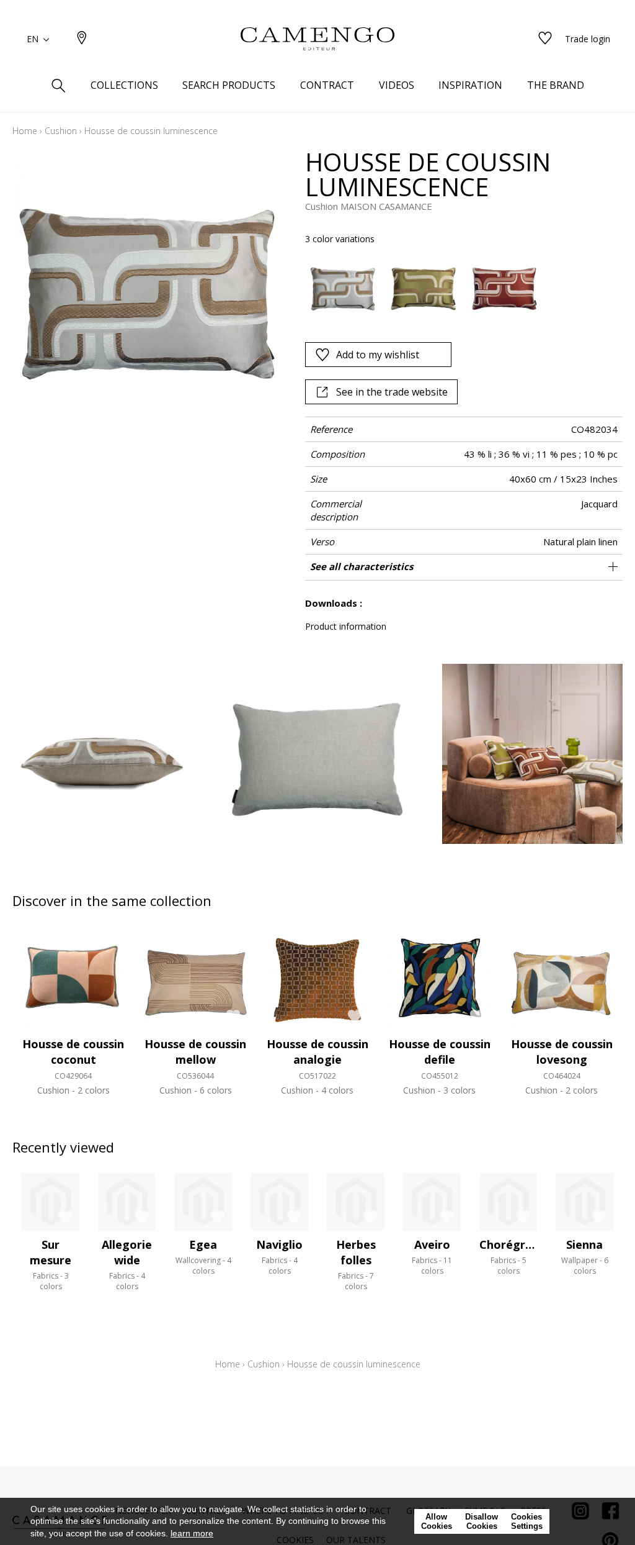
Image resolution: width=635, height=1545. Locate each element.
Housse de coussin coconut (73, 1051)
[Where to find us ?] (81, 39)
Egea (203, 1244)
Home (24, 131)
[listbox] (457, 287)
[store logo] (317, 39)
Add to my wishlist (377, 354)
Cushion (61, 131)
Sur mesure (50, 1252)
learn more (192, 1533)
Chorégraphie (517, 1244)
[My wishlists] (545, 39)
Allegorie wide (127, 1252)
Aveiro (432, 1244)
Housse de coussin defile (440, 1051)
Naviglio (279, 1244)
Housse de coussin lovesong (562, 1051)
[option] (343, 287)
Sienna (584, 1244)
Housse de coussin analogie (317, 1051)
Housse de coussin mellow (195, 1051)
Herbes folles (356, 1252)
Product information (345, 626)
